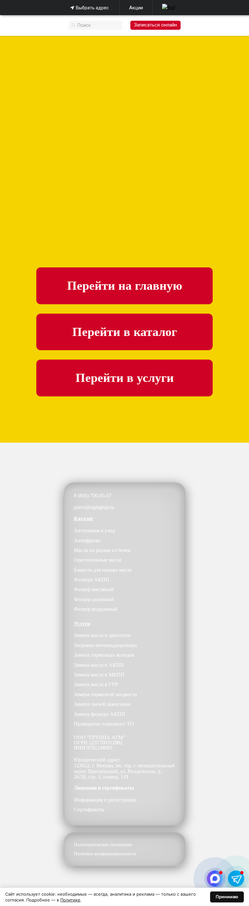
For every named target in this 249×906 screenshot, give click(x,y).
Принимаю (227, 896)
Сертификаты (89, 809)
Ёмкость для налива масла (103, 570)
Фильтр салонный (94, 599)
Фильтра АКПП (91, 579)
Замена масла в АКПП (99, 665)
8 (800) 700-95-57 (93, 495)
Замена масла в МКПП (99, 674)
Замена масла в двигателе (102, 635)
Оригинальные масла (97, 560)
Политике (70, 899)
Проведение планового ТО (104, 724)
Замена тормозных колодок (104, 655)
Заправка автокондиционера (105, 645)
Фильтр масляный (94, 589)
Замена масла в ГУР (96, 684)
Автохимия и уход (94, 530)
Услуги (82, 623)
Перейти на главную (124, 285)
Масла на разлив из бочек (102, 550)
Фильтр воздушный (95, 609)
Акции (136, 8)
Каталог (83, 518)
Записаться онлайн (155, 25)
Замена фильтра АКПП (99, 714)
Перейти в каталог (124, 332)
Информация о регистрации (105, 800)
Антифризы (87, 540)
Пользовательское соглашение (103, 844)
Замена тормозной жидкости (105, 694)
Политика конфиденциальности (105, 853)
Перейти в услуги (125, 377)
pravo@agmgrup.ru (94, 507)
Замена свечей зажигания (102, 704)
